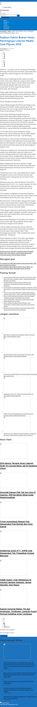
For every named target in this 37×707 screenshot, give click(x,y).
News (1, 50)
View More (4, 635)
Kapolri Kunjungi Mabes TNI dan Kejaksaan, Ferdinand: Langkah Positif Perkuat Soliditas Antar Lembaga (20, 434)
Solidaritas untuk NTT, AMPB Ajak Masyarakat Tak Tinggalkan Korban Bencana (18, 395)
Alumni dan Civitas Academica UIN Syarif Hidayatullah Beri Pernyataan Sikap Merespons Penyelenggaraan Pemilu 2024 (20, 674)
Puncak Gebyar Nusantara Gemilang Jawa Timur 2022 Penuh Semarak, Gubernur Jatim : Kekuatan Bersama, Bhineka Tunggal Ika (20, 278)
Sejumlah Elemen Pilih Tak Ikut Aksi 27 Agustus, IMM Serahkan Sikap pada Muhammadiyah (19, 355)
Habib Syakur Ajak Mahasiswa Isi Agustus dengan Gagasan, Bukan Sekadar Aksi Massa (18, 414)
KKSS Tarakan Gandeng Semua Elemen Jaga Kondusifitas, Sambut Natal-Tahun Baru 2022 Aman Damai (19, 304)
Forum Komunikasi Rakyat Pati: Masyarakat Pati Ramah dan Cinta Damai (16, 524)
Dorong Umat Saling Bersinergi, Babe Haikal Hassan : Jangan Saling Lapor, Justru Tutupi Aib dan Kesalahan (20, 293)
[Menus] (0, 2)
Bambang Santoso (5, 251)
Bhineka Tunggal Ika (17, 251)
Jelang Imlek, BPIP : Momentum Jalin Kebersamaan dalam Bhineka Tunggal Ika (19, 300)
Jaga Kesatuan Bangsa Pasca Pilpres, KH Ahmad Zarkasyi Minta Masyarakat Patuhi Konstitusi (16, 267)
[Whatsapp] (4, 58)
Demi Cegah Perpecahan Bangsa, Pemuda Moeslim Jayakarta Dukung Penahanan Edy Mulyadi (19, 297)
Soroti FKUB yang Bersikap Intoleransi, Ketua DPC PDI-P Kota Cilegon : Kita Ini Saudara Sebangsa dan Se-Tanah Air (20, 289)
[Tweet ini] (4, 55)
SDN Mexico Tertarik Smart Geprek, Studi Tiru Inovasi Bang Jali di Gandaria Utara (19, 335)
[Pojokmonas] (4, 10)
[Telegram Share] (4, 56)
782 (5, 625)
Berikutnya (7, 627)
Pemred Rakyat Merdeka (18, 255)
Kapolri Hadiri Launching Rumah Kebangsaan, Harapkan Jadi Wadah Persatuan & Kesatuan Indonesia (17, 284)
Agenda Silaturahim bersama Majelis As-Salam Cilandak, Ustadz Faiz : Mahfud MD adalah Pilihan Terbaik (18, 689)
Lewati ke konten (5, 1)
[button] (18, 16)
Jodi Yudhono (11, 253)
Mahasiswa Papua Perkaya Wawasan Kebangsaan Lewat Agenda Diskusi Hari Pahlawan (19, 308)
